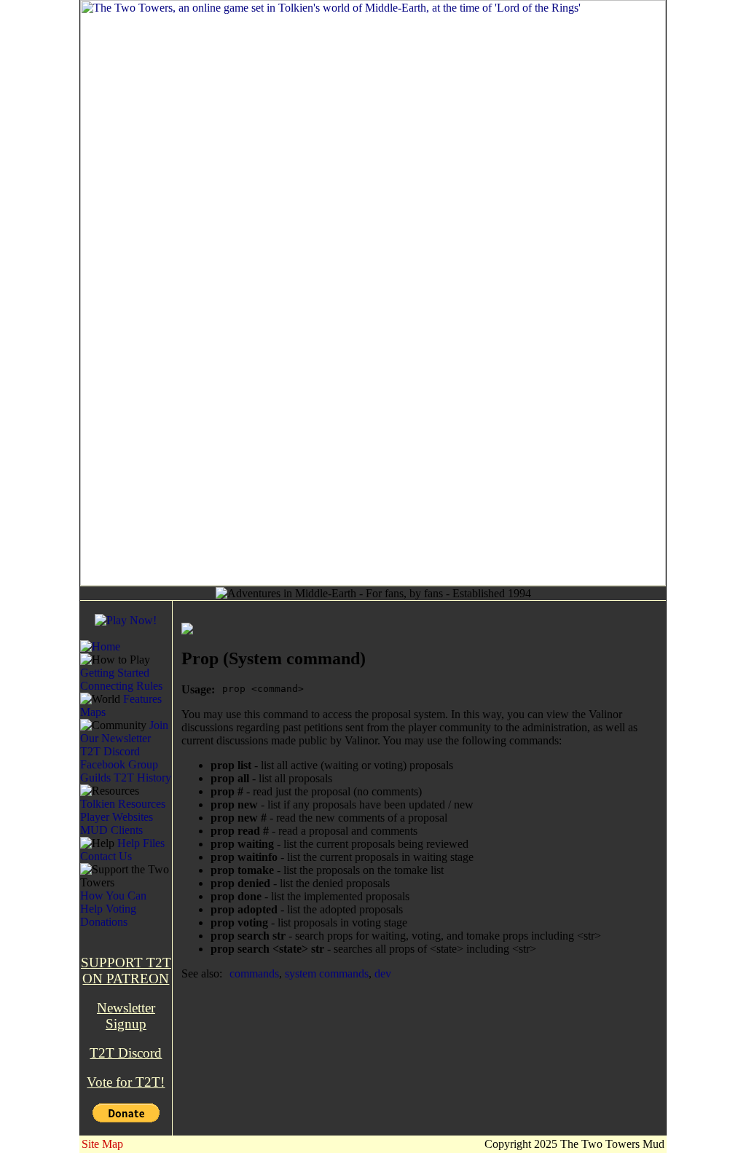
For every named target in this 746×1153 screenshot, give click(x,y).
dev (382, 973)
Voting (121, 908)
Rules (149, 686)
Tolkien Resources (122, 804)
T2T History (142, 777)
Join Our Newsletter (124, 731)
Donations (103, 922)
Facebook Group (119, 764)
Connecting (106, 686)
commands (254, 973)
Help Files (141, 843)
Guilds (95, 777)
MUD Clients (111, 830)
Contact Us (106, 856)
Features (142, 699)
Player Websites (116, 817)
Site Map (102, 1144)
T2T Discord (110, 751)
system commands (327, 973)
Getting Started (114, 672)
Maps (93, 712)
